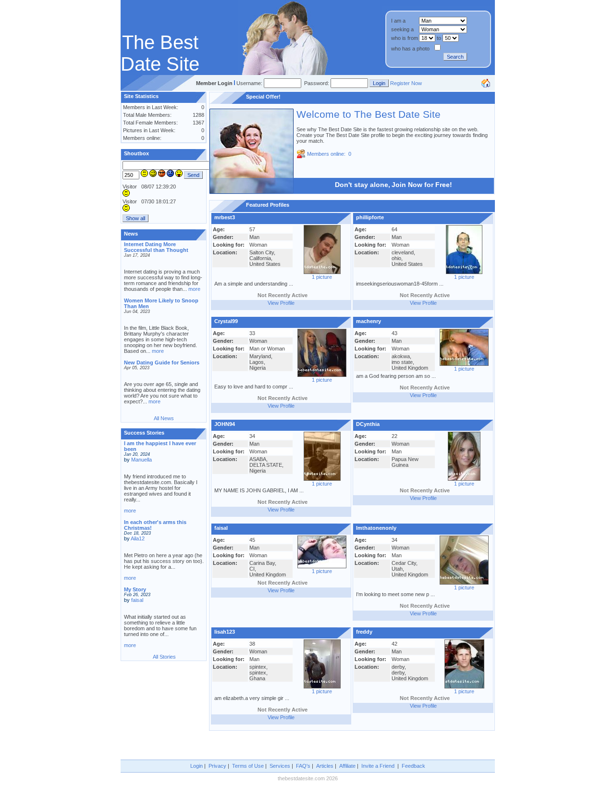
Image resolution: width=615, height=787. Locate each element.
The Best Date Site (160, 53)
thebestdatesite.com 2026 (308, 778)
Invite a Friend (377, 766)
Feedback (413, 766)
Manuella (141, 459)
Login (196, 766)
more (194, 289)
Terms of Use (248, 766)
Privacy (217, 766)
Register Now (406, 83)
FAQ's (303, 766)
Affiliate (347, 766)
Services (280, 766)
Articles (324, 766)
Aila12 (138, 538)
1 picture (322, 277)
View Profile (281, 303)
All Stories (164, 657)
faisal (137, 600)
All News (164, 418)
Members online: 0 (329, 154)
